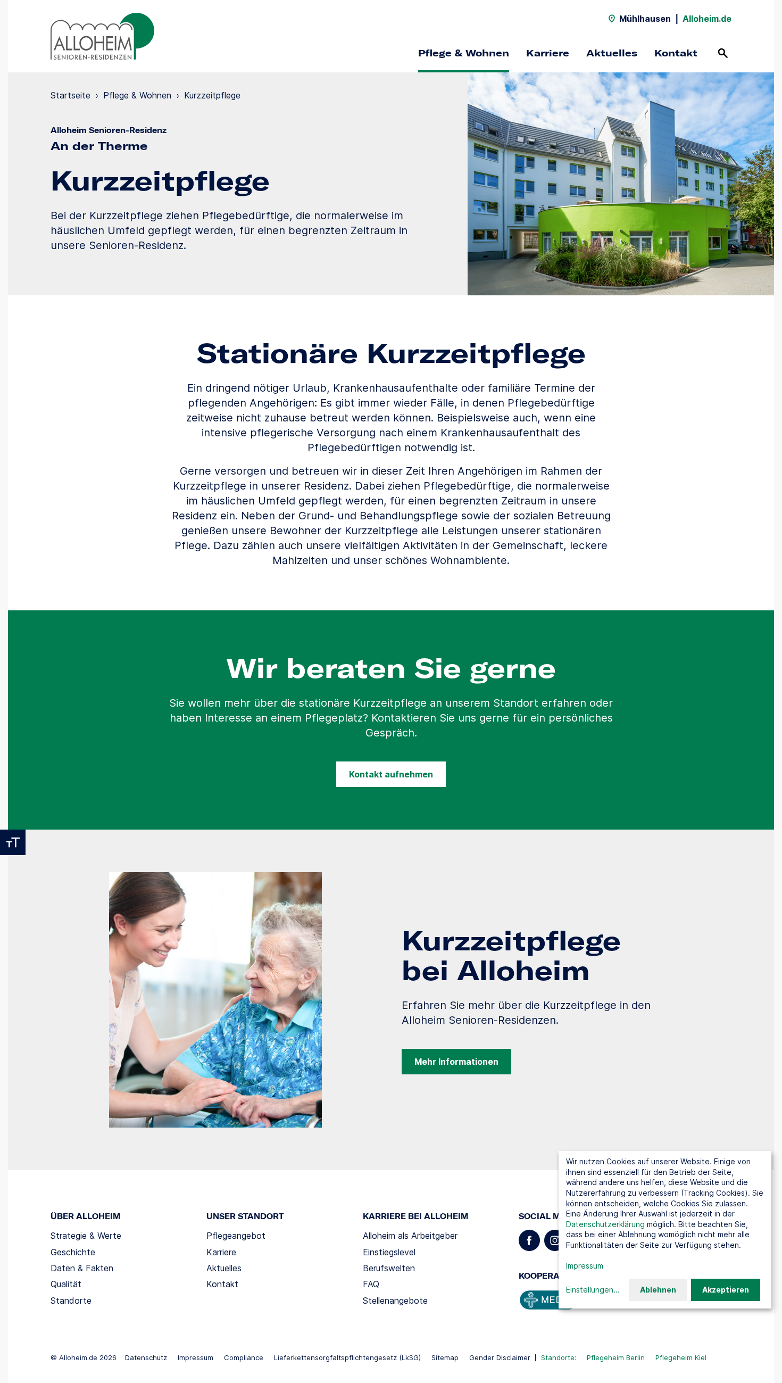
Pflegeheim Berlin (616, 1357)
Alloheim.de (707, 18)
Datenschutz (146, 1357)
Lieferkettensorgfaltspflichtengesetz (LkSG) (347, 1357)
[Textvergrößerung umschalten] (13, 842)
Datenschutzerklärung (605, 1224)
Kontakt (675, 53)
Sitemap (445, 1357)
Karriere (547, 53)
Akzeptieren (725, 1289)
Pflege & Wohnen (463, 53)
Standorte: (558, 1357)
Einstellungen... (593, 1289)
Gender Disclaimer (499, 1357)
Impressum (195, 1357)
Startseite (70, 95)
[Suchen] (723, 53)
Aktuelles (611, 53)
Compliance (243, 1357)
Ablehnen (658, 1289)
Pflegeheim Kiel (680, 1357)
